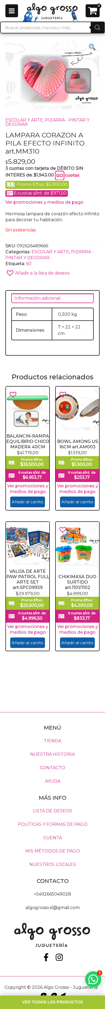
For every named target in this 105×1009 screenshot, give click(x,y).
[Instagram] (59, 957)
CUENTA (52, 837)
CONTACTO (52, 767)
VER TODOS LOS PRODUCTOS (52, 1002)
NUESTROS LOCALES (52, 864)
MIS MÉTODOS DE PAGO (52, 851)
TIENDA (52, 740)
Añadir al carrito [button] (28, 501)
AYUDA (52, 781)
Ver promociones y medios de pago (44, 202)
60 (29, 263)
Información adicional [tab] (38, 298)
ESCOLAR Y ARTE (24, 120)
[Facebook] (46, 957)
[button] (52, 271)
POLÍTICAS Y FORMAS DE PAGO (53, 824)
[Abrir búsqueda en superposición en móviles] (52, 27)
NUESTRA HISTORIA (52, 754)
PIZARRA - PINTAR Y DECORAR (47, 122)
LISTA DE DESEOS (52, 810)
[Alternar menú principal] (11, 10)
